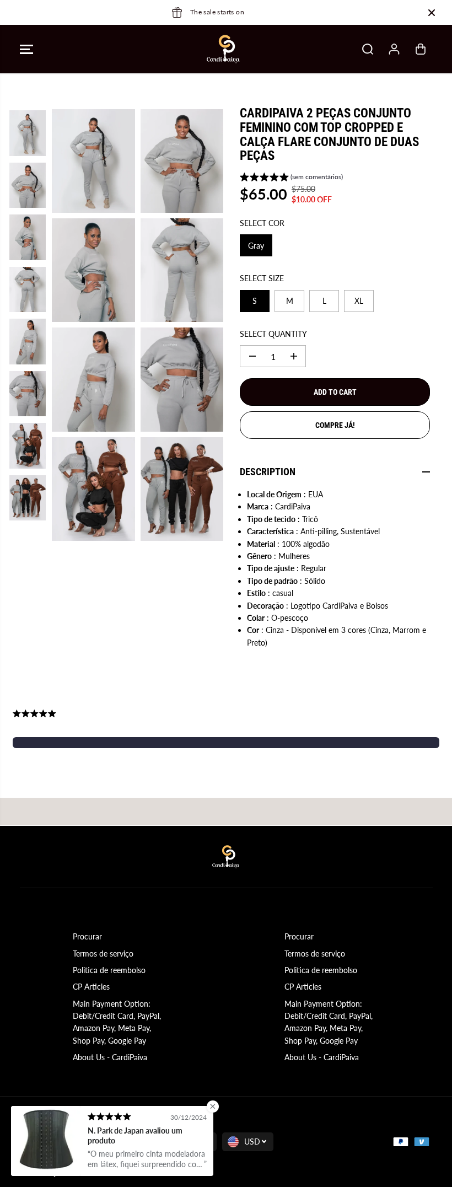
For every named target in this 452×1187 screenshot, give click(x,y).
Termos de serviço (103, 953)
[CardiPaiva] (223, 49)
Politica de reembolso (109, 970)
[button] (26, 49)
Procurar (87, 936)
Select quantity (273, 334)
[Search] (368, 49)
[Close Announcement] (431, 13)
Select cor (262, 223)
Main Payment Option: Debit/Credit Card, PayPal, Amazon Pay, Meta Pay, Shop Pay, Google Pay (117, 1022)
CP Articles (91, 986)
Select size (262, 278)
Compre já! (335, 425)
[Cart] (420, 49)
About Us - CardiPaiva (110, 1057)
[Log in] (394, 49)
